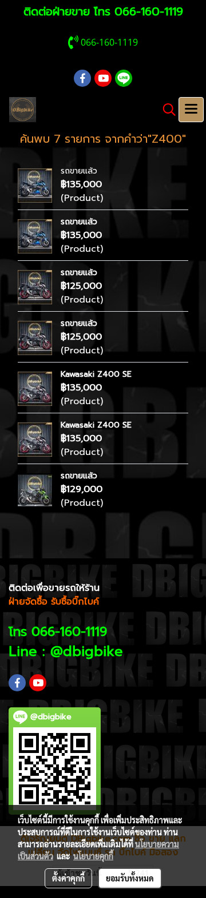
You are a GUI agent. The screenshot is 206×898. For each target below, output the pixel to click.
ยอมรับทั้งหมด (130, 878)
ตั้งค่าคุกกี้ (68, 878)
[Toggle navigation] (191, 109)
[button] (165, 109)
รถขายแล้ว (79, 171)
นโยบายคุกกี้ (93, 856)
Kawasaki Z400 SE (96, 374)
